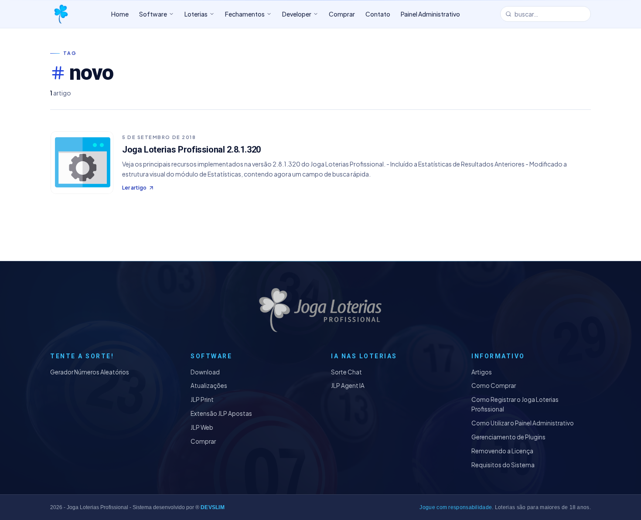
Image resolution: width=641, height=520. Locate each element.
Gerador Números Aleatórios (89, 372)
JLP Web (202, 427)
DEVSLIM (213, 507)
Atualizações (209, 385)
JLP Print (202, 399)
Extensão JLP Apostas (221, 413)
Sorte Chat (346, 372)
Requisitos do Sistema (503, 465)
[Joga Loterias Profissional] (60, 13)
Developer (296, 14)
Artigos (481, 372)
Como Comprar (493, 385)
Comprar (203, 441)
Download (205, 372)
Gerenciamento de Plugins (508, 437)
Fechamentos (245, 14)
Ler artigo (134, 187)
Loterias (196, 14)
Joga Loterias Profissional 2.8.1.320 (191, 149)
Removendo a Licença (502, 451)
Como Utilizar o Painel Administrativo (522, 423)
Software (153, 14)
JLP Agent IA (348, 385)
